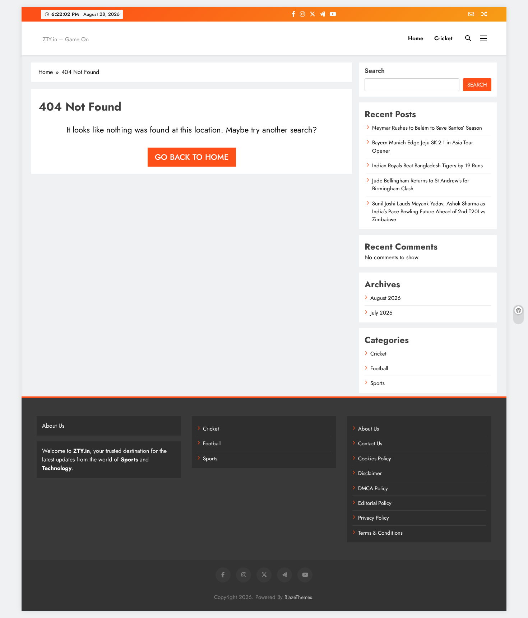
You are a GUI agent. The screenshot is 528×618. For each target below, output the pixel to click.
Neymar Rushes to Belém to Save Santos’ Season (427, 128)
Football (379, 368)
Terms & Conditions (380, 533)
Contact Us (370, 443)
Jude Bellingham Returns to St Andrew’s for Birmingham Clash (420, 184)
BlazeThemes (298, 597)
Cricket (443, 38)
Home (415, 38)
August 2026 (385, 298)
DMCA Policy (373, 488)
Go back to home (192, 157)
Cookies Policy (374, 459)
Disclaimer (370, 473)
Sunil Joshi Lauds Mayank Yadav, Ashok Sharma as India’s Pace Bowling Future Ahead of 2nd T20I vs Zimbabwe (428, 212)
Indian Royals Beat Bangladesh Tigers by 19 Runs (427, 165)
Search (375, 70)
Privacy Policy (373, 518)
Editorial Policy (375, 503)
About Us (368, 429)
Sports (377, 383)
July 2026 (381, 313)
